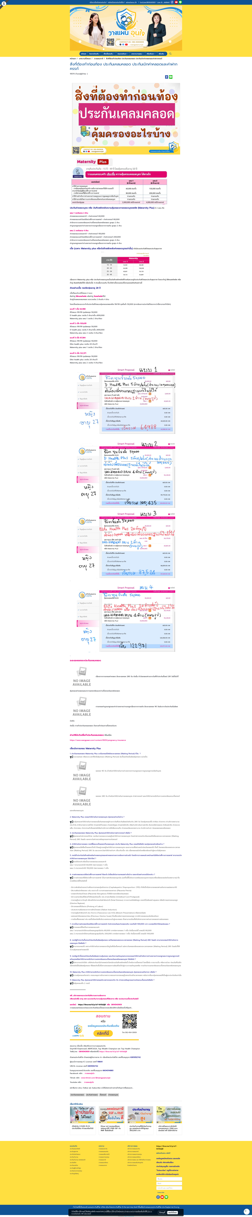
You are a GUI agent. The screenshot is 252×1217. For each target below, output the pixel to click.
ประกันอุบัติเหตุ (74, 1174)
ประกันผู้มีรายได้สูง (75, 1168)
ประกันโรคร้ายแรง (75, 1154)
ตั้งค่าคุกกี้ (162, 1212)
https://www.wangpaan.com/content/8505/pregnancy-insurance (98, 740)
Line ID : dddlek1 (163, 2)
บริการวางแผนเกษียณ (134, 1157)
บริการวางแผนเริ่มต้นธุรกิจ (135, 1163)
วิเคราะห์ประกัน (94, 54)
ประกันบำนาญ (74, 1157)
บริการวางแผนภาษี (133, 1152)
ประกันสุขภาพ (74, 1152)
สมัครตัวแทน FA (131, 2)
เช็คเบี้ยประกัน (108, 54)
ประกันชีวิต (73, 1163)
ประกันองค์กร (74, 1165)
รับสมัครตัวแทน (132, 1165)
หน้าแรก (83, 54)
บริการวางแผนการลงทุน (134, 1154)
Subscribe (161, 1192)
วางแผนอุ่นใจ (89, 1073)
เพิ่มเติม (161, 54)
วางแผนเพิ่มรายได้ (104, 1154)
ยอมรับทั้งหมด (172, 1212)
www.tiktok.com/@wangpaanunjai (95, 1077)
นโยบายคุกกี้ (87, 1213)
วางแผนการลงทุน (104, 1157)
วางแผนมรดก (103, 1165)
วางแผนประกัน (103, 1149)
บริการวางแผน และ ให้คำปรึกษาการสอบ (139, 1160)
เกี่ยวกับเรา (150, 54)
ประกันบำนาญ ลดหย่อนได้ (77, 1160)
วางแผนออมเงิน (103, 1152)
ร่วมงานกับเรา (122, 54)
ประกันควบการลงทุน (76, 1171)
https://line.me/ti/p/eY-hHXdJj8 (92, 1004)
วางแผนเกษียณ (103, 1163)
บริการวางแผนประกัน (133, 1149)
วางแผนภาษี (102, 1160)
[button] (170, 54)
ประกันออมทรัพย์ (75, 1149)
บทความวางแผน (136, 54)
